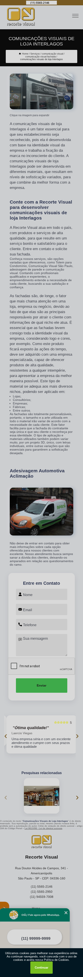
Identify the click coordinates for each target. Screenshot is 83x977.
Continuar (41, 967)
